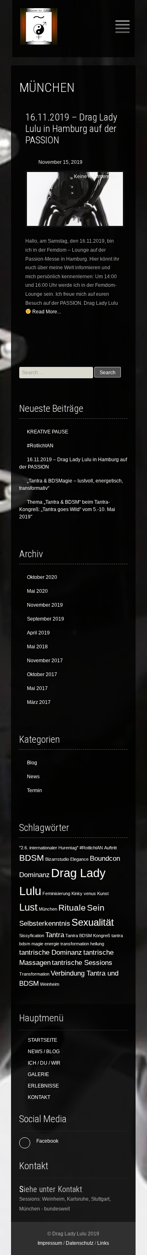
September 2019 (45, 619)
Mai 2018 (37, 647)
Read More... (46, 312)
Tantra (54, 935)
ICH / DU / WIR (44, 1063)
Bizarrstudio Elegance (67, 859)
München (48, 909)
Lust (28, 907)
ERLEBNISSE (43, 1086)
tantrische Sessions (82, 963)
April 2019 (38, 633)
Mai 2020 (37, 591)
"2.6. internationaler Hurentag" (48, 847)
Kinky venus (83, 893)
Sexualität (92, 922)
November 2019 (45, 605)
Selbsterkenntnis (44, 923)
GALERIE (38, 1074)
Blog (32, 763)
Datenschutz (80, 1243)
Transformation (34, 973)
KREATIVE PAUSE (47, 432)
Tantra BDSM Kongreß (87, 935)
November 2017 (45, 660)
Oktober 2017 (42, 674)
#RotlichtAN (40, 446)
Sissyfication (31, 935)
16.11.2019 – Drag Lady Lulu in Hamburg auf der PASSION (71, 129)
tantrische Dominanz (50, 952)
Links (103, 1243)
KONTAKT (39, 1097)
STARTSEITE (42, 1040)
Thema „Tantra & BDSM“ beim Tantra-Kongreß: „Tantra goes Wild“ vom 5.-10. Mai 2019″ (67, 509)
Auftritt (110, 847)
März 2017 (39, 702)
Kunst (103, 893)
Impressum (50, 1243)
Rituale (72, 907)
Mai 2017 (37, 688)
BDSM (31, 857)
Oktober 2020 (42, 577)
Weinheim (49, 984)
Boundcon (105, 858)
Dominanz (34, 875)
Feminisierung (56, 893)
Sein (96, 907)
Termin (34, 790)
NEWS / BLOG (44, 1051)
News (33, 776)
